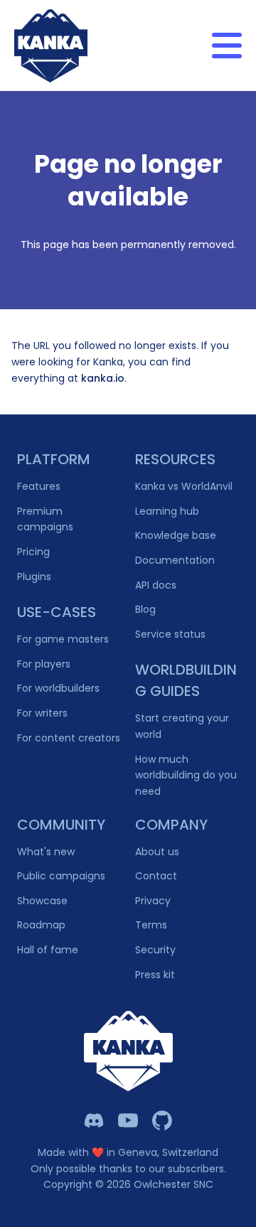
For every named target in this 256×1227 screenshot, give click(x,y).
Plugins (34, 576)
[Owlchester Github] (162, 1120)
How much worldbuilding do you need (186, 775)
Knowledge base (175, 535)
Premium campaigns (45, 519)
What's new (46, 852)
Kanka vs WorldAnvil (184, 486)
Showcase (42, 901)
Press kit (155, 975)
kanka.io (102, 378)
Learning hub (167, 511)
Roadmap (41, 925)
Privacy (153, 901)
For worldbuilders (58, 688)
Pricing (33, 552)
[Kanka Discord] (94, 1120)
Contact (156, 876)
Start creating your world (182, 726)
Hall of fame (47, 950)
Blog (145, 609)
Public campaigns (61, 876)
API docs (155, 585)
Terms (151, 925)
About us (157, 852)
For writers (42, 713)
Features (38, 486)
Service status (170, 634)
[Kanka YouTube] (128, 1120)
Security (155, 950)
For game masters (63, 639)
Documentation (175, 560)
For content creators (68, 738)
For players (43, 664)
